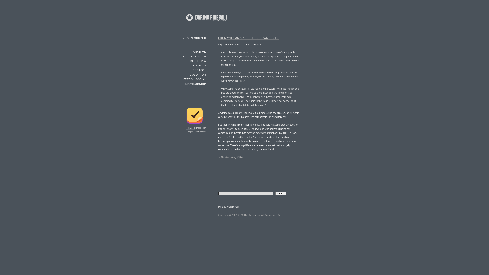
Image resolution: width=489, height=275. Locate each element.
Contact (199, 70)
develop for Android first (260, 133)
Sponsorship (195, 84)
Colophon (198, 74)
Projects (198, 65)
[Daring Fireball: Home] (206, 22)
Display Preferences (229, 206)
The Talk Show (194, 56)
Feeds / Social (194, 79)
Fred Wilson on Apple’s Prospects (248, 38)
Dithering (198, 61)
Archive (199, 52)
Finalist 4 (191, 128)
